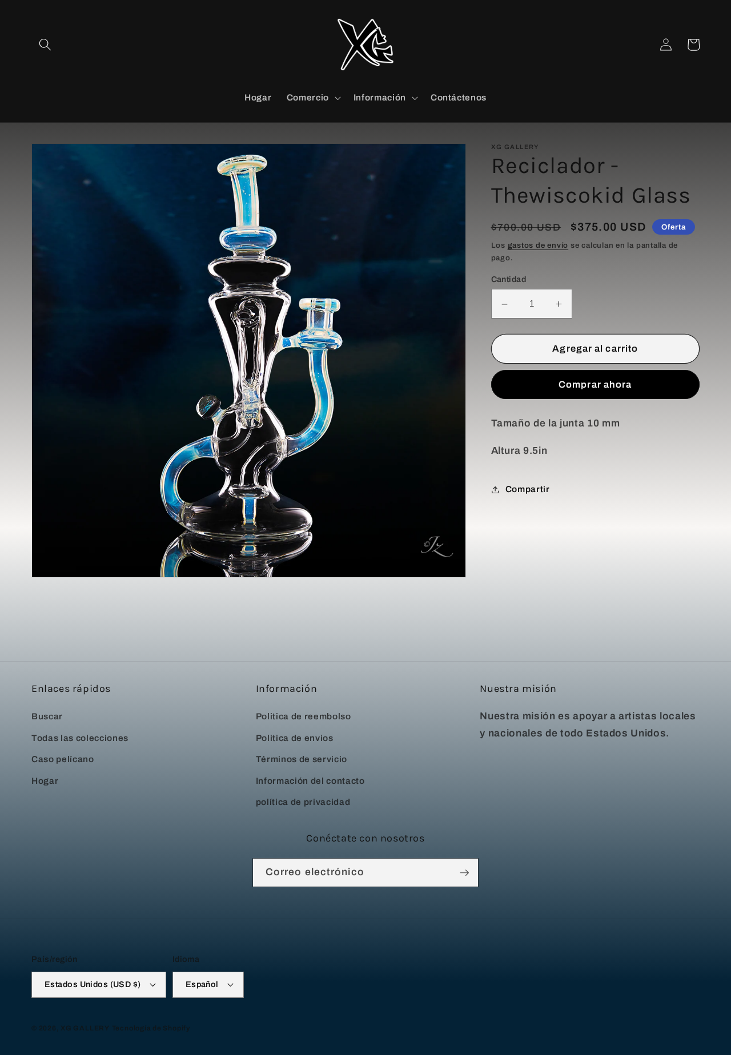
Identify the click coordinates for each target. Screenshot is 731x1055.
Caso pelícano (62, 759)
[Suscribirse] (464, 873)
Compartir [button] (527, 489)
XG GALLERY (85, 1028)
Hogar (44, 781)
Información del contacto (310, 781)
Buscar (47, 716)
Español (202, 984)
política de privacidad (303, 802)
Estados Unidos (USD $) (93, 984)
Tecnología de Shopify (151, 1028)
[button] (45, 44)
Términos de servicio (301, 759)
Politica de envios (295, 738)
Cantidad (509, 279)
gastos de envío (538, 245)
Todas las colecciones (79, 738)
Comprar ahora (595, 385)
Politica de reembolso (303, 716)
